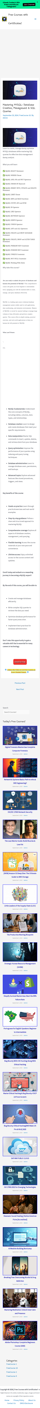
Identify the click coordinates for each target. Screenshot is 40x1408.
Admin (26, 754)
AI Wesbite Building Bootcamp (20, 1248)
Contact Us (11, 1403)
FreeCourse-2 (11, 1372)
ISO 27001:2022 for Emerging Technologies (20, 1187)
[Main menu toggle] (35, 19)
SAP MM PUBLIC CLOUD (20, 1158)
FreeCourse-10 (25, 115)
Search (5, 708)
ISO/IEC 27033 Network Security (20, 812)
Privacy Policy (19, 1400)
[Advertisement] (20, 50)
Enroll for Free (20, 662)
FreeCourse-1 (11, 1364)
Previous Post (20, 683)
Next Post (20, 689)
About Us (32, 1400)
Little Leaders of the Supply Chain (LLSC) (20, 906)
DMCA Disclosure (26, 1403)
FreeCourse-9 (11, 1376)
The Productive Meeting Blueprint (20, 935)
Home (7, 1400)
